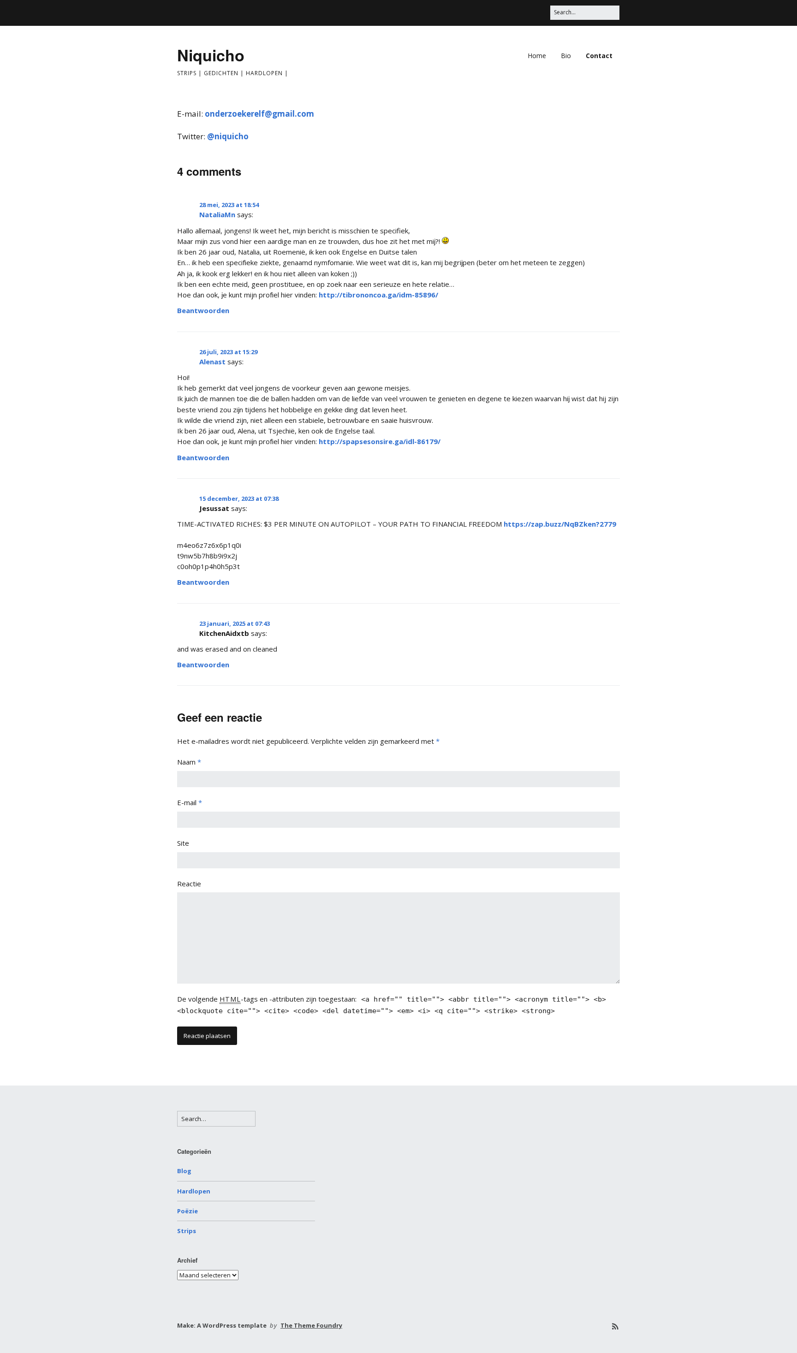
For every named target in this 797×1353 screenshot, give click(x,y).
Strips (186, 1231)
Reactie (189, 883)
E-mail (189, 802)
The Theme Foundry (311, 1325)
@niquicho (228, 136)
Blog (184, 1171)
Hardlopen (193, 1191)
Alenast (212, 361)
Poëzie (187, 1211)
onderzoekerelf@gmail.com (259, 113)
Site (183, 843)
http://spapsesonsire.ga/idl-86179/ (379, 441)
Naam (189, 761)
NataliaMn (217, 214)
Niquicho (210, 55)
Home (537, 55)
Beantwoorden (203, 310)
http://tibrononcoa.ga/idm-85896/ (378, 294)
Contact (599, 55)
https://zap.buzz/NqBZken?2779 (560, 523)
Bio (566, 55)
